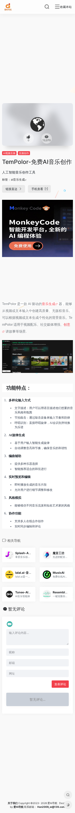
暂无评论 (16, 609)
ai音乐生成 (18, 179)
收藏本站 (66, 7)
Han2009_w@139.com (51, 806)
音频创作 (24, 153)
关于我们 (13, 803)
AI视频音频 (9, 153)
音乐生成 (48, 304)
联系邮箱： (25, 806)
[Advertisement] (37, 63)
